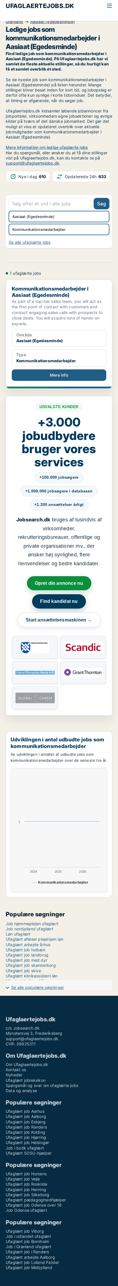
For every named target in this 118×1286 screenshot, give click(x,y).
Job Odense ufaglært (26, 1210)
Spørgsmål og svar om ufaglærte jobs (42, 1085)
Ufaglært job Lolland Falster (32, 1262)
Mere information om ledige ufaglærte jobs (47, 147)
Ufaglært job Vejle (23, 1178)
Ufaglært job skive (23, 970)
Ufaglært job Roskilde (26, 1184)
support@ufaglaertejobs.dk (32, 163)
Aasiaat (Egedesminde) (52, 21)
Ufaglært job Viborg (25, 1231)
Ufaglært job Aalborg (26, 1116)
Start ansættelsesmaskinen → (59, 619)
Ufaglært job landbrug (27, 954)
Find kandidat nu (59, 601)
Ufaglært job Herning (26, 1189)
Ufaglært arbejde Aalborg (30, 1257)
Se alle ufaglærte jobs (29, 242)
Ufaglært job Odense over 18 (34, 1205)
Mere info (59, 375)
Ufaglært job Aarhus (25, 1111)
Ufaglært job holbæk (26, 949)
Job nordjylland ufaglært (29, 928)
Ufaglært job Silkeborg (27, 1194)
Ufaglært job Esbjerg (26, 1121)
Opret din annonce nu (59, 583)
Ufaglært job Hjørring (26, 1137)
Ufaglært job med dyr (26, 960)
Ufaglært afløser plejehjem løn (34, 939)
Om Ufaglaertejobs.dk (27, 1064)
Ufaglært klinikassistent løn (32, 975)
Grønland (14, 21)
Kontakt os (16, 1069)
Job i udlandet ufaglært (28, 1236)
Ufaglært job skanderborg (31, 965)
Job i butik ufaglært (25, 1147)
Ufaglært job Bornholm (27, 1241)
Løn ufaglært (18, 934)
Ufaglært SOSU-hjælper (29, 1153)
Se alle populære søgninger (37, 987)
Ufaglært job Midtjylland (29, 1267)
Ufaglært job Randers (26, 1127)
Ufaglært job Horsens (26, 1173)
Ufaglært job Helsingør (27, 1142)
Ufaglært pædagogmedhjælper (36, 1199)
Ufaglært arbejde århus (28, 944)
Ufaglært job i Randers (27, 1251)
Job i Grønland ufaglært (29, 1246)
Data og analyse (21, 1090)
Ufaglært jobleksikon (26, 1080)
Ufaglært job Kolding (25, 1132)
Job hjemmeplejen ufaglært (32, 923)
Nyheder (14, 1074)
